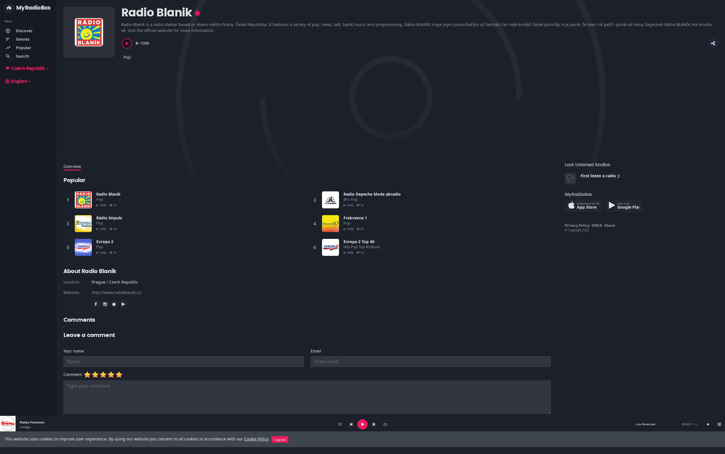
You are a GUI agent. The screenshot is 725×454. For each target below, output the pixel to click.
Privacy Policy (577, 225)
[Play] (362, 424)
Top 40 (364, 246)
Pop (127, 57)
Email (316, 351)
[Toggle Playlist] (719, 424)
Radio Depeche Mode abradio (372, 194)
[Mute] (708, 424)
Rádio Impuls (109, 217)
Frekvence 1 (355, 217)
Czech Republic (25, 68)
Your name (73, 351)
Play (83, 200)
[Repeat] (385, 424)
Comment (73, 374)
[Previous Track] (351, 424)
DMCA (597, 225)
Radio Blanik (108, 194)
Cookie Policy (256, 439)
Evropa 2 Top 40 (359, 241)
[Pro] (197, 13)
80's (347, 199)
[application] (362, 424)
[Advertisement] (233, 104)
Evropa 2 (104, 241)
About (609, 225)
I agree (280, 439)
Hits (347, 246)
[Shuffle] (340, 424)
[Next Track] (373, 424)
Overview (72, 166)
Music (375, 246)
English (16, 81)
